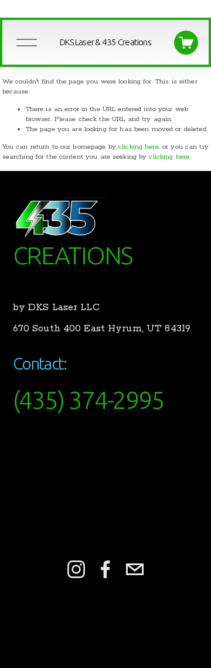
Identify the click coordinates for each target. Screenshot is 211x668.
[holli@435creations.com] (134, 569)
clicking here (138, 146)
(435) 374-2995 (88, 400)
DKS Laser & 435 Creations (105, 42)
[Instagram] (76, 569)
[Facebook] (105, 569)
